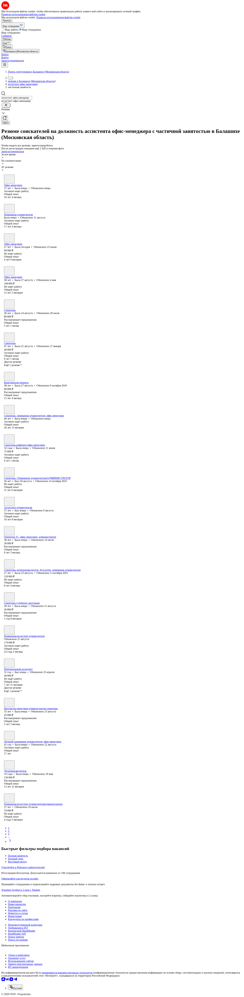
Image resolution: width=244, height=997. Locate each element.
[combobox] (16, 98)
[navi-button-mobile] (4, 65)
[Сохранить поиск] (4, 118)
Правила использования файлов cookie (58, 17)
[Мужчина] (9, 472)
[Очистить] (6, 105)
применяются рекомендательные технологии (67, 972)
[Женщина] (9, 179)
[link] (7, 47)
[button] (5, 54)
